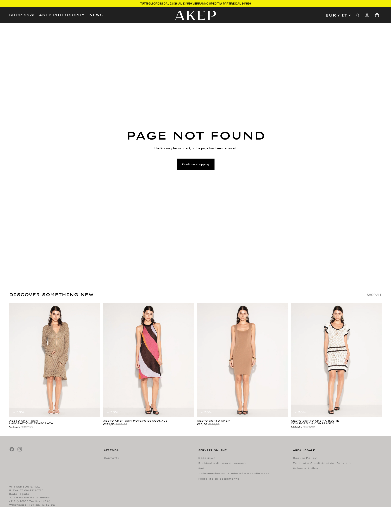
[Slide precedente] (16, 360)
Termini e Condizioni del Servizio (322, 463)
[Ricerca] (357, 15)
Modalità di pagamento (218, 478)
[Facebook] (11, 449)
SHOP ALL (374, 295)
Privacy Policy (305, 468)
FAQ (201, 468)
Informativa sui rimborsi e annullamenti (234, 473)
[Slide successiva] (93, 360)
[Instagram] (19, 449)
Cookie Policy (305, 457)
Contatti (111, 457)
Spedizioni (207, 457)
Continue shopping (195, 164)
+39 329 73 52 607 (42, 504)
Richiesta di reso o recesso (222, 463)
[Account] (367, 15)
